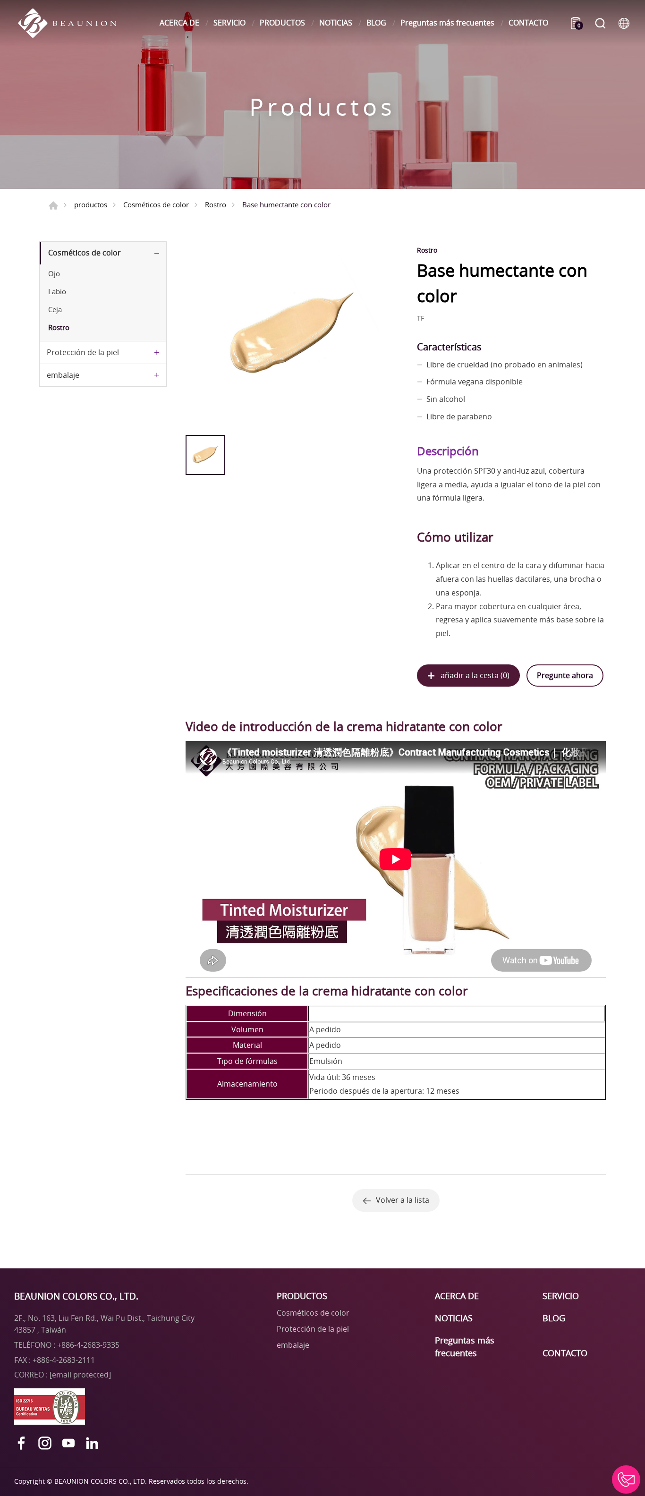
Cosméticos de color (156, 204)
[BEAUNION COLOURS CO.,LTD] (72, 23)
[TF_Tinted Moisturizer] (290, 335)
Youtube (68, 1443)
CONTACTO (528, 22)
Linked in (92, 1443)
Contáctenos (626, 1479)
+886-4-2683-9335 (88, 1345)
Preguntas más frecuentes (447, 22)
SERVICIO (229, 22)
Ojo (54, 273)
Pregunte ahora (565, 675)
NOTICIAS (335, 22)
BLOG (376, 22)
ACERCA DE (179, 22)
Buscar (600, 23)
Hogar (53, 205)
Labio (57, 291)
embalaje (63, 375)
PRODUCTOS (282, 22)
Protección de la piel (83, 352)
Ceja (55, 309)
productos (90, 204)
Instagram (45, 1443)
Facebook (21, 1443)
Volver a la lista (402, 1200)
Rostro (215, 204)
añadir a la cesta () (475, 675)
